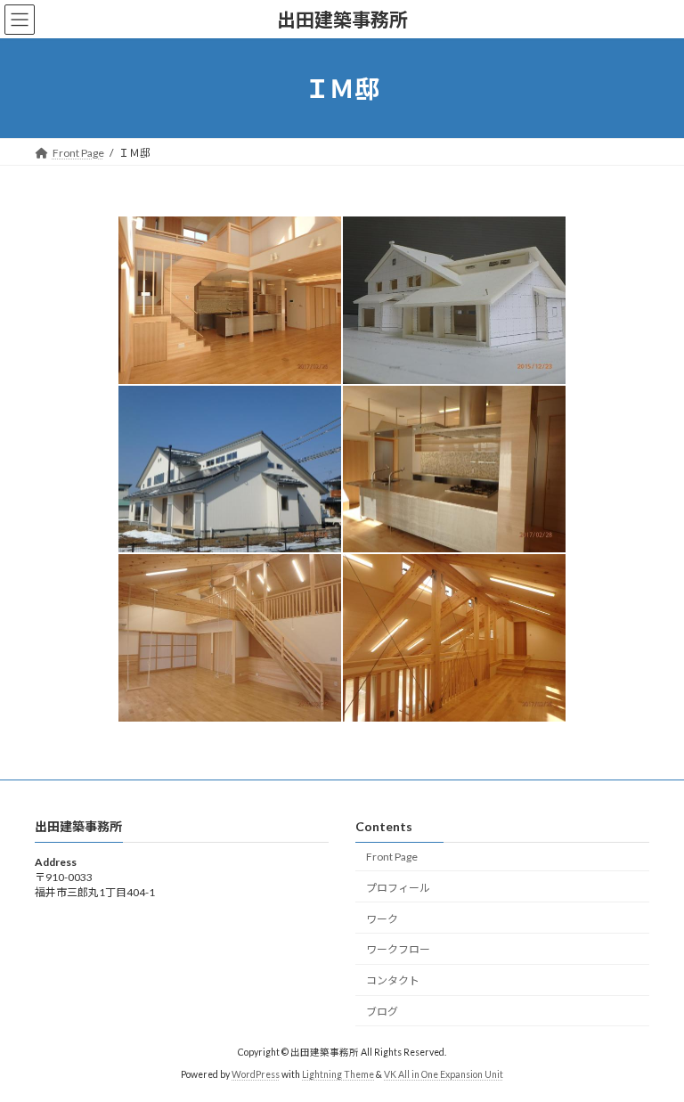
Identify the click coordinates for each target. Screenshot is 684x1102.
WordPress (256, 1074)
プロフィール (398, 887)
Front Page (392, 856)
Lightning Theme (338, 1074)
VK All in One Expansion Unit (443, 1074)
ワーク (382, 918)
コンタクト (392, 980)
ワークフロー (398, 949)
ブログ (382, 1011)
